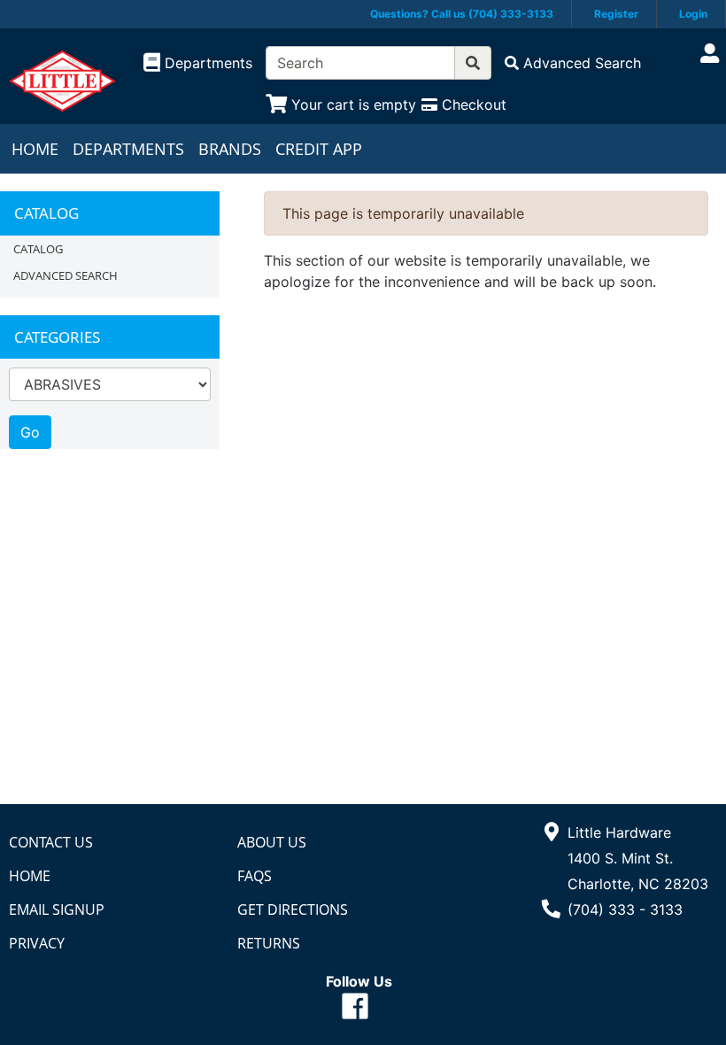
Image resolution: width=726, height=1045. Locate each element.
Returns (268, 943)
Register (616, 13)
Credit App (318, 148)
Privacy (37, 943)
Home (35, 148)
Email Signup (56, 909)
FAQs (254, 876)
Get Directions (292, 909)
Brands (229, 148)
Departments (128, 148)
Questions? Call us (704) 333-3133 (461, 13)
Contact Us (51, 842)
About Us (271, 842)
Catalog (38, 249)
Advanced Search (65, 275)
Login (693, 13)
